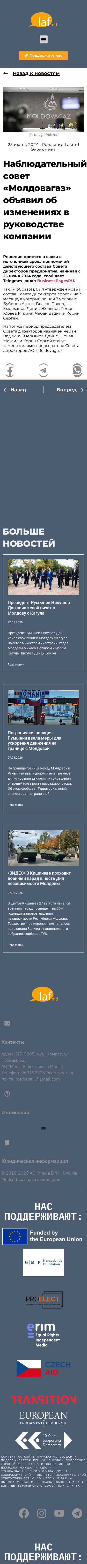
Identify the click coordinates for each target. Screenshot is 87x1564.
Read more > (16, 664)
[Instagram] (41, 1513)
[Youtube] (59, 1513)
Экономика (43, 149)
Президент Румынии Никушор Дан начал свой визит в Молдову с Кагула (39, 607)
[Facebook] (23, 1513)
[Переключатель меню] (43, 1128)
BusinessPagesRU (55, 281)
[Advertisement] (43, 457)
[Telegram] (77, 1513)
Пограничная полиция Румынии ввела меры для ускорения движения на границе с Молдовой (34, 740)
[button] (44, 39)
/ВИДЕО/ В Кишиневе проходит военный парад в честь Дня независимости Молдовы (39, 878)
